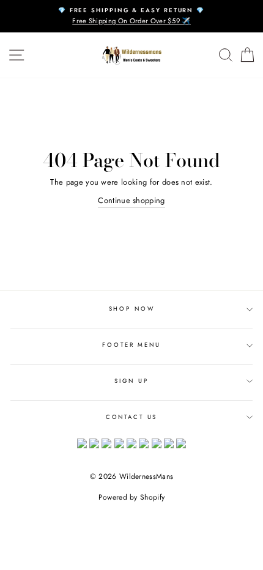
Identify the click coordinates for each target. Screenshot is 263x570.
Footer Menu (131, 345)
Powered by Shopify (131, 497)
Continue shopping (131, 200)
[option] (131, 16)
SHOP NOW (132, 309)
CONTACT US (132, 417)
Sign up (131, 381)
